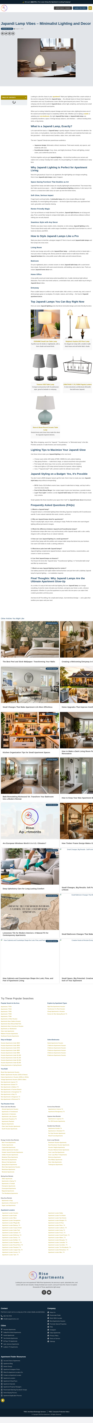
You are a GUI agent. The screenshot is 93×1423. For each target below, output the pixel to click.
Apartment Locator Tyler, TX (10, 1254)
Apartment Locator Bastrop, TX (11, 1225)
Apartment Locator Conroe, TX (11, 1252)
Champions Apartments (8, 1186)
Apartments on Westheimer (9, 1028)
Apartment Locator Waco (9, 1218)
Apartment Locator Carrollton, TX (57, 1245)
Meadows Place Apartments (10, 1157)
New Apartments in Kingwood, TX (10, 1096)
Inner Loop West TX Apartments (57, 1154)
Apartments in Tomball (8, 1183)
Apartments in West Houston (9, 1019)
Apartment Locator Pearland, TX (11, 1247)
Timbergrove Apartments (55, 1164)
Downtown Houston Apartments (57, 1142)
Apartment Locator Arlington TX (57, 1220)
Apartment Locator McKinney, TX (11, 1235)
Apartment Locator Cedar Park (11, 1230)
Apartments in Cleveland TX (56, 1131)
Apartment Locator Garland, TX (11, 1232)
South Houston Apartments (9, 1128)
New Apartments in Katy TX (9, 1094)
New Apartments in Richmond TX (10, 1099)
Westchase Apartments (8, 1169)
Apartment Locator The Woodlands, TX (59, 1247)
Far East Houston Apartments (56, 1133)
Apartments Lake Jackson (9, 1116)
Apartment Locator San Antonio (57, 1218)
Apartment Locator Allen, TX (56, 1252)
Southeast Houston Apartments (10, 1036)
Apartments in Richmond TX (10, 1203)
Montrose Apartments (54, 1157)
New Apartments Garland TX (9, 1084)
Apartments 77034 (6, 1006)
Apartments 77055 (6, 1011)
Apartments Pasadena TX (9, 1119)
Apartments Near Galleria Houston (11, 1021)
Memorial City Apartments (9, 1159)
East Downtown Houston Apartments (58, 1145)
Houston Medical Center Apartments (58, 1150)
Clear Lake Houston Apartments (11, 1126)
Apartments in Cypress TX (55, 1118)
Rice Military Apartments (55, 1159)
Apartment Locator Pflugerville (11, 1223)
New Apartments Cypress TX (9, 1082)
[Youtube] (49, 1292)
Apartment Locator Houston (10, 1213)
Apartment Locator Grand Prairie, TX (58, 1235)
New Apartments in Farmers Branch (11, 1089)
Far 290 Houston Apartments (56, 1121)
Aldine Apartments (7, 1178)
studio (86, 114)
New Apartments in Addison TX (10, 1087)
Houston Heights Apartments (56, 1147)
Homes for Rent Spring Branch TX (57, 1014)
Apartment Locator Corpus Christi (12, 1227)
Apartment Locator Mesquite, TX (57, 1240)
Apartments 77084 (6, 1016)
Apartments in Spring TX (9, 1181)
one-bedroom (44, 116)
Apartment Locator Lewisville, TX (57, 1242)
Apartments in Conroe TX (55, 1109)
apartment (56, 96)
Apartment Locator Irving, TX (56, 1230)
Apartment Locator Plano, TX (56, 1225)
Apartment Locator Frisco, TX (56, 1232)
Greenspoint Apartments (9, 1188)
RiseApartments (51, 1275)
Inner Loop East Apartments (56, 1152)
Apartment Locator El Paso (56, 1223)
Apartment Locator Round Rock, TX (12, 1245)
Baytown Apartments (8, 1124)
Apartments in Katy (7, 1200)
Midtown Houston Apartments (9, 1033)
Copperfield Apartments (8, 1147)
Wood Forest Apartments (55, 1135)
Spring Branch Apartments (9, 1164)
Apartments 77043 (6, 1009)
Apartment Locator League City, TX (12, 1250)
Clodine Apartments (7, 1145)
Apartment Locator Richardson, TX (58, 1250)
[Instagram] (44, 1292)
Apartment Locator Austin (9, 1215)
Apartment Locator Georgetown (11, 1220)
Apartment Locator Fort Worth (57, 1215)
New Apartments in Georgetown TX (11, 1092)
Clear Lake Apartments (7, 1031)
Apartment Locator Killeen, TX (57, 1237)
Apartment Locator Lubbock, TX (57, 1227)
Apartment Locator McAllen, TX (11, 1240)
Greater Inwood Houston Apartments (12, 1152)
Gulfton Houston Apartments (10, 1154)
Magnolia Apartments (8, 1191)
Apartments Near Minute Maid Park (11, 1023)
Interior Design (7, 29)
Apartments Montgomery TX (56, 1111)
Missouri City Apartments (9, 1162)
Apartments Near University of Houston (12, 1026)
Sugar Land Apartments (8, 1205)
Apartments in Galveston (9, 1114)
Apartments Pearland (8, 1121)
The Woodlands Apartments (10, 1193)
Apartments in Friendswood (10, 1111)
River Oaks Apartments (55, 1162)
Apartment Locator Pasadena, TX (12, 1242)
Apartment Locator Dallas (55, 1213)
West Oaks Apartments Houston (11, 1167)
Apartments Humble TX (55, 1128)
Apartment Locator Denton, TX (11, 1237)
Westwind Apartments (8, 1172)
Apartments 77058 (6, 1014)
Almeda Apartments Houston (10, 1109)
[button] (90, 8)
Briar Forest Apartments (9, 1142)
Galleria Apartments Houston (10, 1150)
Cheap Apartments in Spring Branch (11, 1065)
